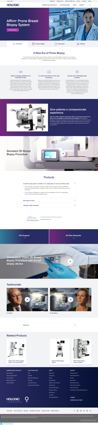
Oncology (30, 380)
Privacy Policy (9, 410)
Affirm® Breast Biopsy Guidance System (79, 361)
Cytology (30, 375)
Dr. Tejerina (10, 313)
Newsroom (51, 373)
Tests (29, 373)
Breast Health (10, 373)
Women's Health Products (49, 5)
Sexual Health (10, 378)
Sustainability (52, 380)
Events (50, 378)
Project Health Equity (54, 387)
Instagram (90, 410)
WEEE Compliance (55, 410)
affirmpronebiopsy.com (45, 219)
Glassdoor (84, 410)
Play (63, 153)
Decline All (89, 420)
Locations (51, 395)
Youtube (87, 410)
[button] (49, 424)
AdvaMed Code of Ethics (35, 410)
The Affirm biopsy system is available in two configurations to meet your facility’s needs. (46, 183)
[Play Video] (27, 299)
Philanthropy (52, 385)
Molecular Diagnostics (33, 378)
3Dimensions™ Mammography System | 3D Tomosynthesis (16, 361)
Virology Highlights (53, 397)
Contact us (84, 1)
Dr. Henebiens (54, 313)
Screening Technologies (33, 385)
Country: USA (10, 1)
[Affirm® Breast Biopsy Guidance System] (81, 348)
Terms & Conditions (18, 410)
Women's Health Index (70, 1)
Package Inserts (60, 1)
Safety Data (52, 1)
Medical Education (74, 382)
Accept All (83, 420)
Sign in (89, 1)
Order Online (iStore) (75, 385)
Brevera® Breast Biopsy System (58, 361)
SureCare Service (74, 387)
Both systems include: (29, 200)
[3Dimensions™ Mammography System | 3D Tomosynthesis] (16, 348)
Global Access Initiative (54, 382)
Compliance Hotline (46, 410)
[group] (27, 301)
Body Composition (11, 380)
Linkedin (78, 410)
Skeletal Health (10, 382)
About (74, 5)
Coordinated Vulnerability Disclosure (79, 390)
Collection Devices (32, 382)
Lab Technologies (65, 5)
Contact (72, 378)
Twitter (74, 410)
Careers (78, 1)
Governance (73, 380)
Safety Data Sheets (74, 375)
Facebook (81, 410)
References (26, 325)
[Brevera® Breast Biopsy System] (60, 348)
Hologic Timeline (53, 390)
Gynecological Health (12, 375)
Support (81, 5)
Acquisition (51, 375)
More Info (94, 420)
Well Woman (52, 392)
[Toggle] (90, 5)
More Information (13, 30)
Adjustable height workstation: (31, 205)
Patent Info (26, 410)
